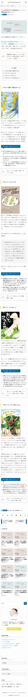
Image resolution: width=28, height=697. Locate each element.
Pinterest (24, 692)
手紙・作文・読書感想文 (14, 510)
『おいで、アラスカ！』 (10, 75)
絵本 (18, 686)
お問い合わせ (5, 692)
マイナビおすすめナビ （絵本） (11, 644)
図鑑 (7, 684)
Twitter (19, 692)
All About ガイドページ (8, 640)
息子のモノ (19, 684)
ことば (3, 684)
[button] (3, 515)
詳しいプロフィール (14, 628)
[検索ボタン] (25, 2)
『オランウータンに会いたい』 (12, 78)
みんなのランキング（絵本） (10, 646)
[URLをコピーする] (25, 515)
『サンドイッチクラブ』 (10, 73)
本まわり (4, 14)
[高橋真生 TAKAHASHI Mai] (14, 2)
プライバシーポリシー (12, 692)
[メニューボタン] (2, 2)
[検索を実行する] (25, 603)
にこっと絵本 (6, 642)
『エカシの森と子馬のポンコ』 (12, 71)
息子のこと (12, 684)
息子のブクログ (6, 648)
